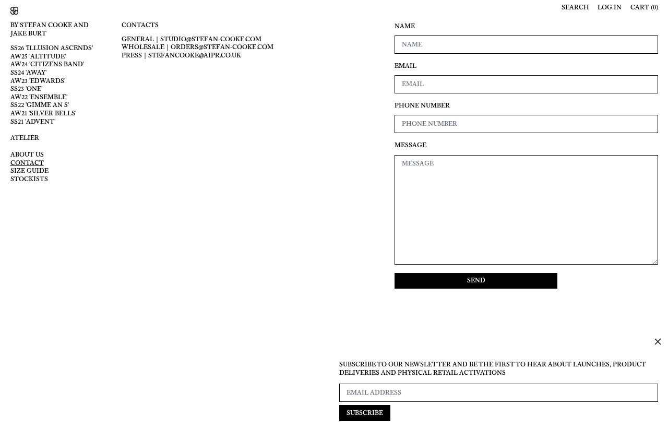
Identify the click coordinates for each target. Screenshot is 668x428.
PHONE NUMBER (422, 106)
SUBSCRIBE (365, 413)
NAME (405, 26)
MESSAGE (410, 145)
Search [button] (575, 7)
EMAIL (405, 66)
